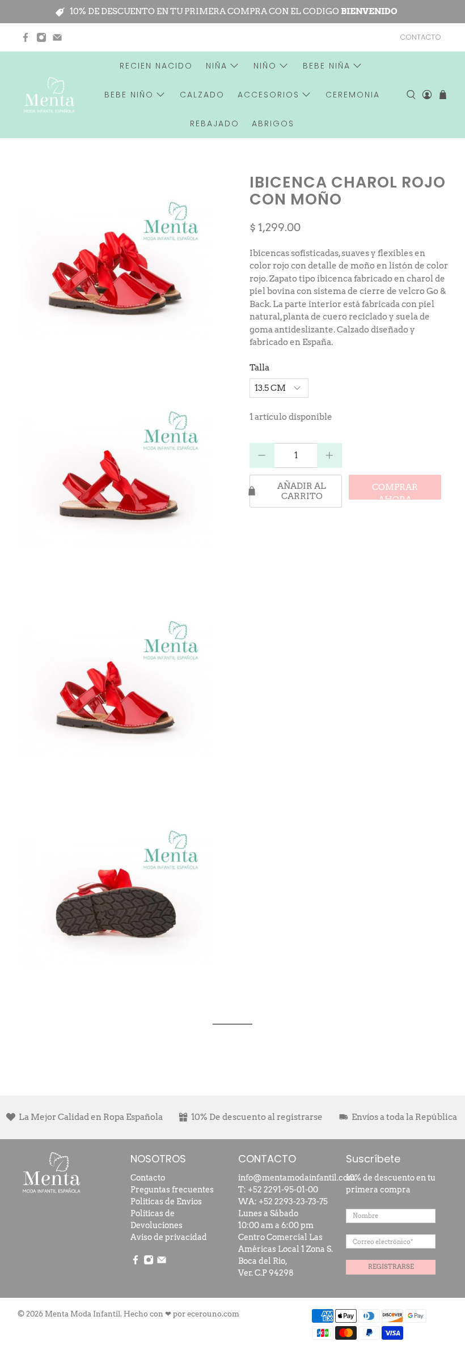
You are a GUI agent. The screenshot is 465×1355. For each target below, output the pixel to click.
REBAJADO (214, 123)
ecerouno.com (213, 1314)
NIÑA (216, 65)
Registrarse (391, 1267)
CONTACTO (420, 37)
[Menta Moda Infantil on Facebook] (25, 37)
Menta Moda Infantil (82, 1314)
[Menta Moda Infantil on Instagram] (41, 37)
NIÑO (265, 65)
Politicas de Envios (166, 1201)
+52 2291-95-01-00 (283, 1189)
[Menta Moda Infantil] (49, 95)
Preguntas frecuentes (172, 1189)
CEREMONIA (352, 94)
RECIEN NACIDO (156, 65)
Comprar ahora (395, 491)
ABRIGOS (273, 123)
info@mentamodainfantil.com (297, 1177)
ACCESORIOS (268, 94)
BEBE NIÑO (129, 94)
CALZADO (202, 94)
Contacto (147, 1177)
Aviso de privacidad (168, 1237)
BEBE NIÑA (326, 65)
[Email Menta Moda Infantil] (57, 37)
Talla (259, 368)
